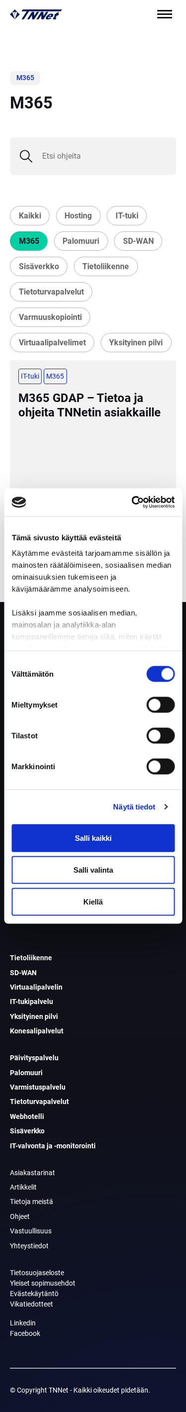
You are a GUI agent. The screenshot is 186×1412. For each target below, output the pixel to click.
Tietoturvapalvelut (51, 292)
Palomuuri (80, 241)
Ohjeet (20, 1216)
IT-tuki (127, 215)
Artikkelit (23, 1187)
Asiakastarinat (32, 1173)
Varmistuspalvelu (37, 1087)
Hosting (78, 215)
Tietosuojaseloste (37, 1273)
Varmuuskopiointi (50, 317)
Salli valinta (93, 869)
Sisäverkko (39, 266)
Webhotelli (27, 1116)
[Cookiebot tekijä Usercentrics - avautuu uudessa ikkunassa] (132, 502)
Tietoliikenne (105, 266)
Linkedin (23, 1323)
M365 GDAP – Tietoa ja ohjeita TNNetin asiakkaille (89, 405)
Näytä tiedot (134, 807)
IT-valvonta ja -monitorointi (53, 1146)
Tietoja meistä (31, 1202)
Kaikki (30, 215)
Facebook (25, 1333)
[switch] (160, 704)
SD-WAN (138, 241)
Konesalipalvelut (36, 1031)
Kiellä (93, 901)
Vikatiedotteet (31, 1304)
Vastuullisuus (31, 1231)
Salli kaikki (93, 837)
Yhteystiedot (29, 1246)
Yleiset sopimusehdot (42, 1283)
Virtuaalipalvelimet (52, 342)
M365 (29, 241)
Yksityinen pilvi (136, 342)
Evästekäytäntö (34, 1294)
